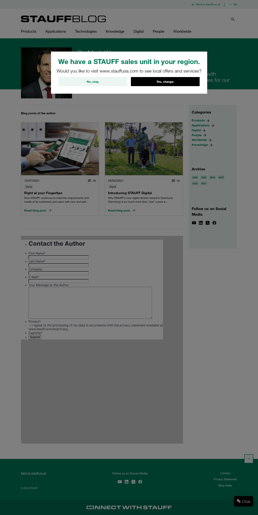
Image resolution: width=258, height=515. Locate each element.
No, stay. (93, 81)
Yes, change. (165, 81)
